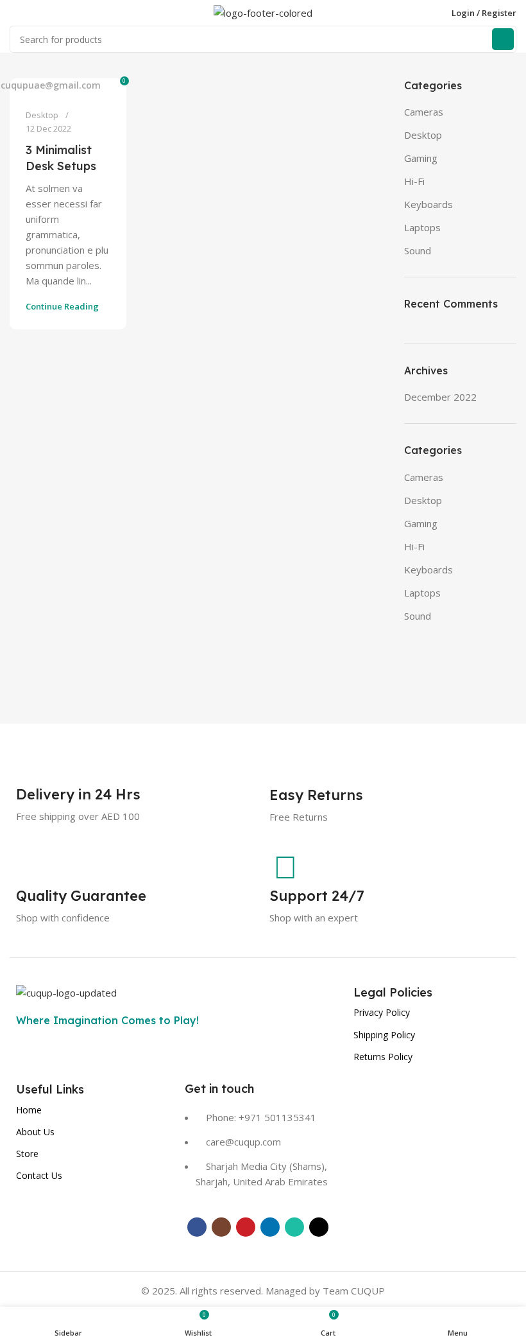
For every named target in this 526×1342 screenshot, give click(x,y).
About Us (35, 1132)
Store (27, 1153)
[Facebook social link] (197, 1227)
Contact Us (39, 1175)
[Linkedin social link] (270, 1227)
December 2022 (440, 396)
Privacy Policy (381, 1012)
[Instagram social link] (221, 1227)
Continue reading (62, 306)
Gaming (420, 158)
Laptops (422, 227)
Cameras (423, 111)
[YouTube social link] (245, 1227)
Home (29, 1110)
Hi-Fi (414, 181)
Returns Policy (382, 1056)
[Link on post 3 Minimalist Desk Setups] (68, 85)
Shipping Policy (384, 1035)
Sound (417, 250)
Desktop (42, 115)
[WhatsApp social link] (294, 1227)
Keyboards (428, 204)
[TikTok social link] (318, 1227)
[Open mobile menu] (14, 13)
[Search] (503, 39)
